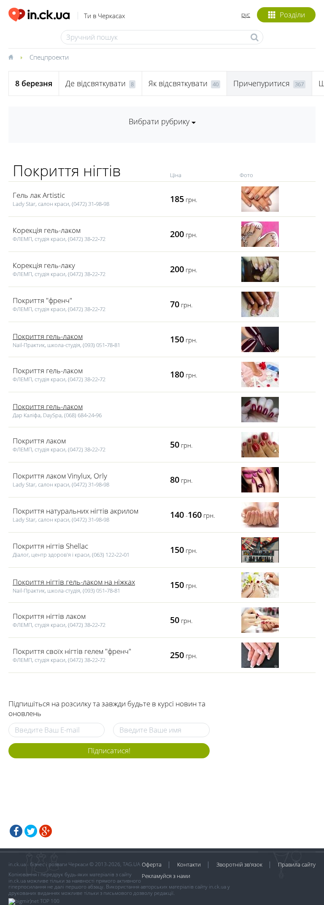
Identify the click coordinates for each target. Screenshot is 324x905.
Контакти (189, 864)
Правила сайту (297, 864)
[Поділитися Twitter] (30, 831)
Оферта (152, 864)
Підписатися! (109, 750)
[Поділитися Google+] (45, 831)
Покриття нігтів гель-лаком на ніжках (74, 582)
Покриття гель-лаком (48, 336)
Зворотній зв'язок (239, 864)
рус (245, 15)
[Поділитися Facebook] (16, 831)
